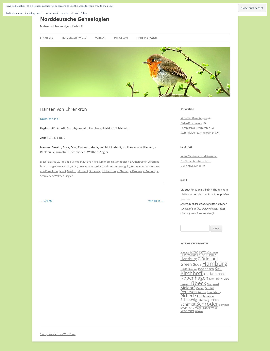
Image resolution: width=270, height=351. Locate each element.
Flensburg (188, 258)
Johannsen (206, 269)
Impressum (121, 37)
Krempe (214, 278)
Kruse (224, 278)
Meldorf (71, 171)
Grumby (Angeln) (120, 166)
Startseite (46, 37)
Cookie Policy (79, 13)
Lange (184, 284)
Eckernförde (188, 255)
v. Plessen (122, 171)
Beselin (66, 166)
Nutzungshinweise (74, 37)
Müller (209, 288)
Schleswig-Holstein (209, 300)
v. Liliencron (109, 171)
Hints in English (147, 37)
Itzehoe (192, 269)
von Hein (156, 201)
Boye (74, 166)
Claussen (212, 252)
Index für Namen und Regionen (198, 156)
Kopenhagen (194, 278)
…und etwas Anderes (192, 166)
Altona (194, 252)
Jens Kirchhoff (102, 161)
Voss (214, 308)
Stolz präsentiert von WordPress (58, 334)
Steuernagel (195, 308)
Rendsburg (214, 292)
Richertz (188, 296)
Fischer (211, 255)
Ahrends (184, 252)
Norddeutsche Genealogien (74, 19)
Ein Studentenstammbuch (195, 161)
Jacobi (62, 171)
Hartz (184, 269)
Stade (183, 308)
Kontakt (100, 37)
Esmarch (90, 166)
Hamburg (144, 166)
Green (46, 201)
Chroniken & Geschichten (195, 128)
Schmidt (187, 304)
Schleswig (95, 171)
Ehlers (201, 255)
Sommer (224, 304)
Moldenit (82, 171)
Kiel (218, 268)
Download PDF (49, 119)
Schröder (207, 303)
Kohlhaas (218, 273)
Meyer (200, 288)
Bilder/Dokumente (191, 123)
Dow (81, 166)
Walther (59, 176)
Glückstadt (102, 166)
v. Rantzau (136, 171)
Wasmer (187, 310)
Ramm (201, 292)
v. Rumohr (149, 171)
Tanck (207, 308)
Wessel (199, 311)
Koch (206, 274)
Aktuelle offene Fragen (193, 118)
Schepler (208, 296)
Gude (134, 166)
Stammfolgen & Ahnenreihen (130, 161)
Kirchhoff (191, 273)
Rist (199, 296)
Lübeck (197, 283)
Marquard (213, 284)
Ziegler (69, 176)
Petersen (188, 291)
